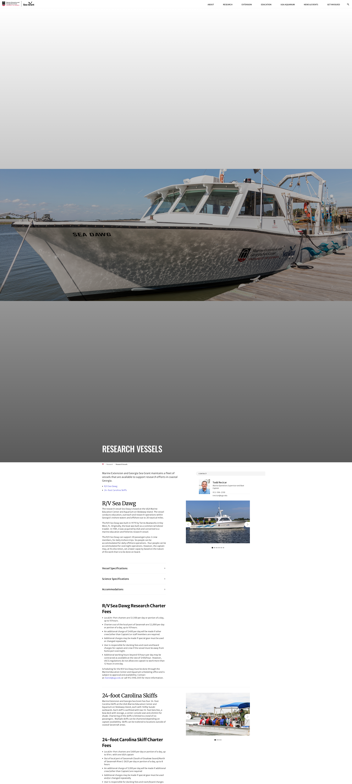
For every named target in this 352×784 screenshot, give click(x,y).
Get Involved (333, 4)
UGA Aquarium (288, 4)
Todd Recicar (220, 482)
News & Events (311, 4)
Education (266, 4)
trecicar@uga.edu (220, 496)
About (211, 4)
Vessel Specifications (115, 568)
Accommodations (112, 589)
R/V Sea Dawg (110, 486)
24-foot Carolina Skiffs (115, 490)
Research (227, 4)
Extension (247, 4)
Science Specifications (115, 578)
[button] (348, 4)
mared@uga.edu (113, 678)
